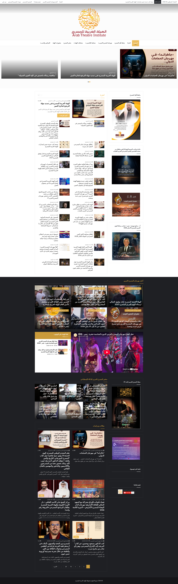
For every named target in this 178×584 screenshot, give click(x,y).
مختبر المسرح (67, 43)
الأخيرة (55, 566)
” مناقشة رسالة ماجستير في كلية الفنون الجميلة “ (37, 75)
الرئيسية (135, 43)
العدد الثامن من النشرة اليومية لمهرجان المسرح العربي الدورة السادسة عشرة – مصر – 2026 (53, 323)
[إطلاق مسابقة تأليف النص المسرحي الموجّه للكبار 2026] (99, 234)
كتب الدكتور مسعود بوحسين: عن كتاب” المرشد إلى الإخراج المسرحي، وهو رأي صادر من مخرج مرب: (89, 546)
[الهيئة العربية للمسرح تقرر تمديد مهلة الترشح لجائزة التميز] (89, 64)
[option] (148, 64)
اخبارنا (61, 2)
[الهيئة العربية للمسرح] (89, 22)
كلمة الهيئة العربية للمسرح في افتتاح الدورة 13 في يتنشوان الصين (49, 183)
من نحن (4, 2)
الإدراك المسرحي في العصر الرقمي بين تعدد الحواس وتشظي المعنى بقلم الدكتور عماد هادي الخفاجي (47, 411)
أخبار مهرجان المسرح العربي (50, 2)
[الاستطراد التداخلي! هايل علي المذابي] (71, 410)
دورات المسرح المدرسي (14, 2)
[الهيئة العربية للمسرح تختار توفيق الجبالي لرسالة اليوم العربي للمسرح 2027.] (64, 153)
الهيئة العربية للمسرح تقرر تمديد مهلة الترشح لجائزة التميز (92, 75)
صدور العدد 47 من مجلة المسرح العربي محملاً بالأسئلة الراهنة (137, 2)
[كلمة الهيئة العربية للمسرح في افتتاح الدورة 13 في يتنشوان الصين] (64, 181)
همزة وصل (38, 2)
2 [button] (88, 81)
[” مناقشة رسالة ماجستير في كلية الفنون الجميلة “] (29, 64)
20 (66, 566)
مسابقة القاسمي (91, 43)
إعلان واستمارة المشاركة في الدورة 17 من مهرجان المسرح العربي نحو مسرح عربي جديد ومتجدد (126, 323)
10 (71, 566)
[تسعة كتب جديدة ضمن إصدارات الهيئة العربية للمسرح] (64, 144)
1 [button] (89, 81)
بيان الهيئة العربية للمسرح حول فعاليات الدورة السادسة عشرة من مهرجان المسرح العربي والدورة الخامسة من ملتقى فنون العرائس (83, 266)
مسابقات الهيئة (79, 43)
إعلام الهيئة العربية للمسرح (62, 101)
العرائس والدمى (45, 43)
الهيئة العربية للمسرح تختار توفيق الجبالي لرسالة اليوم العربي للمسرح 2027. (48, 156)
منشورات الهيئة (57, 43)
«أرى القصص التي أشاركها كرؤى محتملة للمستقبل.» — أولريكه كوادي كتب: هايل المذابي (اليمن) (71, 393)
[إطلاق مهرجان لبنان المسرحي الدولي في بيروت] (99, 144)
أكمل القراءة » (63, 115)
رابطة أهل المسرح (120, 43)
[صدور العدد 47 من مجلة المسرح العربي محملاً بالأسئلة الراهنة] (99, 153)
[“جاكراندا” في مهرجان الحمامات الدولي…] (148, 64)
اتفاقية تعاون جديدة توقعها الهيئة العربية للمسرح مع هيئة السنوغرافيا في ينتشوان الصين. (83, 183)
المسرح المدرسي (27, 2)
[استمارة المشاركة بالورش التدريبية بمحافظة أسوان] (64, 262)
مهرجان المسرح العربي (105, 43)
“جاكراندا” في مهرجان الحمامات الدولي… (159, 75)
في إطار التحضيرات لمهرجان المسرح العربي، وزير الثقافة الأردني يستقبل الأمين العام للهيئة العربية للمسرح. (54, 301)
